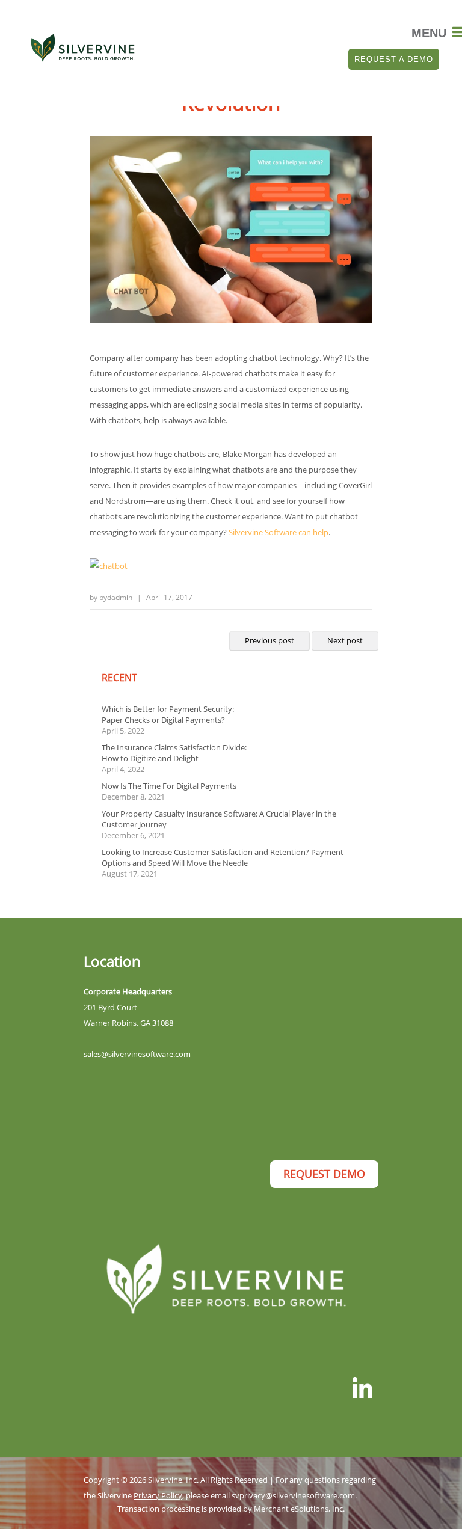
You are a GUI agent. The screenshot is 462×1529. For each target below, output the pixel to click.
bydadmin (115, 597)
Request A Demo (393, 59)
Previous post (269, 640)
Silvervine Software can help (278, 532)
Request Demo (324, 1173)
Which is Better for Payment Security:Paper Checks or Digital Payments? (168, 714)
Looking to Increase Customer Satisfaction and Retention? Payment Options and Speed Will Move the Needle (222, 857)
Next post (345, 640)
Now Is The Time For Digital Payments (169, 785)
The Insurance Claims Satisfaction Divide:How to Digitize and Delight (174, 753)
